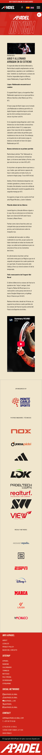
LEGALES (5, 643)
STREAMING (6, 683)
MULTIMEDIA (6, 677)
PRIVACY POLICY (8, 647)
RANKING (5, 664)
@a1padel (8, 704)
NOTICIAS (5, 674)
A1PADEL (5, 661)
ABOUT (4, 640)
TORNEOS (5, 670)
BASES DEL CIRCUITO (9, 650)
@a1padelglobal (10, 694)
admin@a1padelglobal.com (13, 718)
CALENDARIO (7, 667)
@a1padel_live (10, 701)
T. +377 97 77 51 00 (8, 721)
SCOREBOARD (7, 680)
